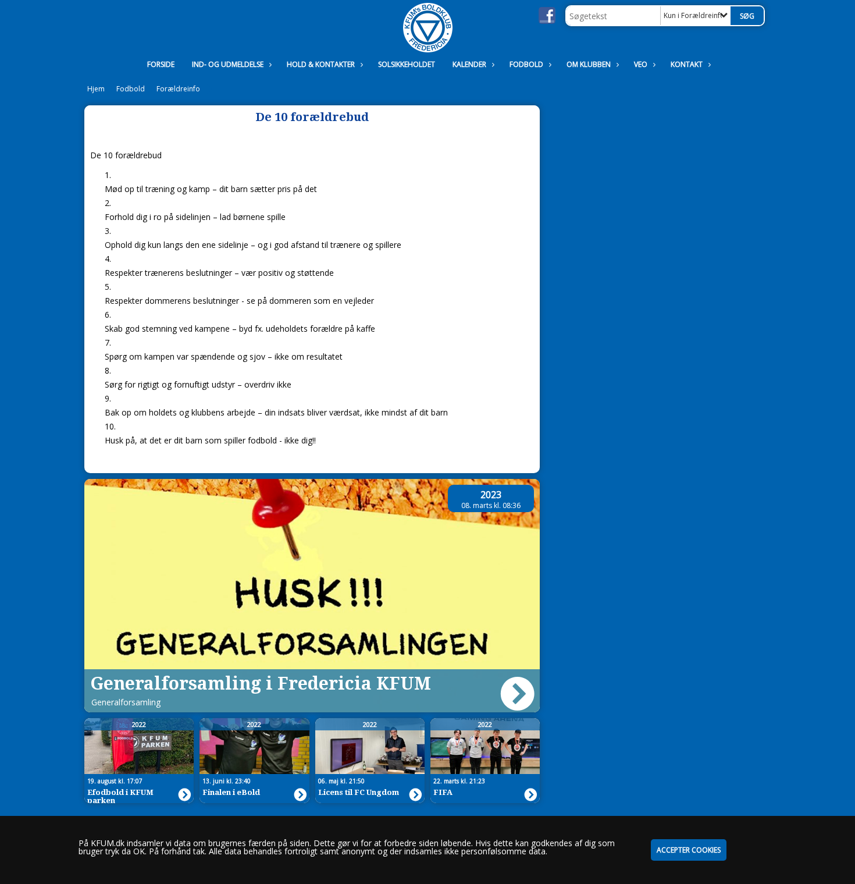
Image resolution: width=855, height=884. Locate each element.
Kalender (469, 64)
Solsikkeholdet (406, 64)
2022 (139, 724)
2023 (490, 494)
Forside (160, 64)
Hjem (96, 89)
